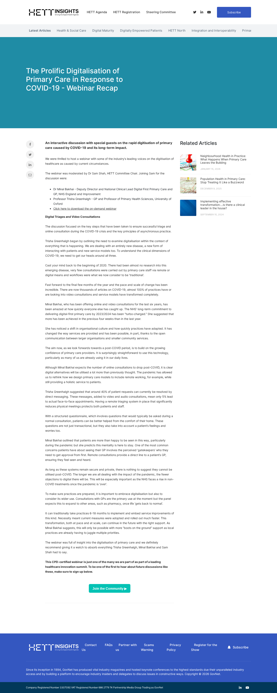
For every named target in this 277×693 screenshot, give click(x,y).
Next (254, 30)
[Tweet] (32, 156)
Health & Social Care (71, 30)
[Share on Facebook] (32, 145)
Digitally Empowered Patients (141, 30)
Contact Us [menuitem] (89, 647)
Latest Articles (40, 30)
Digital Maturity (103, 30)
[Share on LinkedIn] (32, 166)
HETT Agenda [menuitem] (97, 12)
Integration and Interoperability (214, 30)
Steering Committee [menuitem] (161, 12)
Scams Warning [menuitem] (147, 647)
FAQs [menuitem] (109, 645)
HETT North (177, 30)
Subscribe (234, 12)
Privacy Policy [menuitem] (174, 647)
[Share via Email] (32, 176)
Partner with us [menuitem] (126, 647)
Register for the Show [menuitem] (204, 647)
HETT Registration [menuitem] (126, 12)
